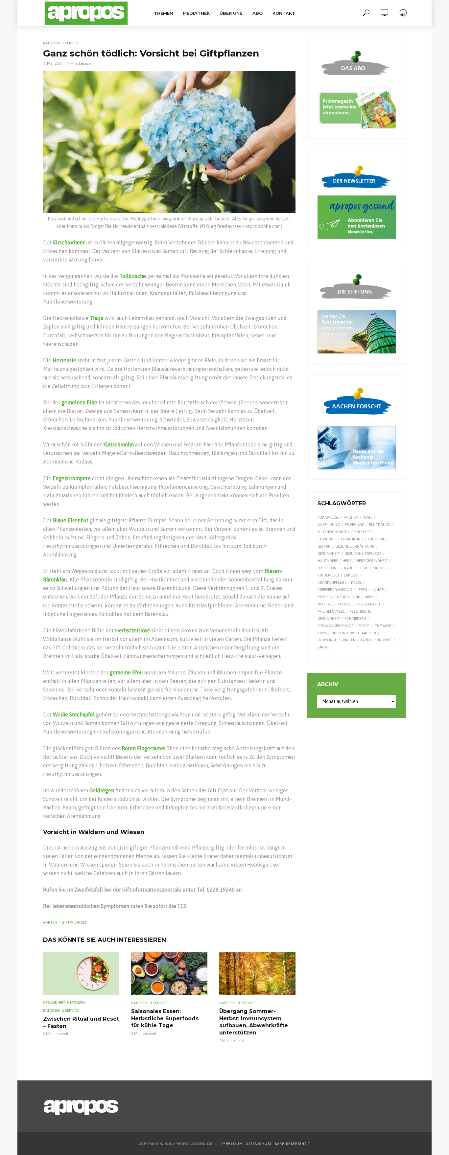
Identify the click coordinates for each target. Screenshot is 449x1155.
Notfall (326, 604)
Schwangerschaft (336, 625)
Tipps (322, 633)
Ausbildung (329, 524)
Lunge (378, 589)
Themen (163, 13)
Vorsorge (327, 640)
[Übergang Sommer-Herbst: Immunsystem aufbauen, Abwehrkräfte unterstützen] (257, 973)
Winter (348, 640)
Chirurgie (327, 539)
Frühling (377, 539)
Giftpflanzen (74, 922)
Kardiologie (356, 568)
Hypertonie (329, 568)
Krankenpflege (332, 582)
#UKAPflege (328, 517)
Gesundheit (329, 553)
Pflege (344, 604)
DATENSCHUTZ (259, 1143)
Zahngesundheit (376, 640)
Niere (369, 597)
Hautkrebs (328, 560)
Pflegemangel (331, 611)
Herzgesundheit (372, 560)
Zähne (323, 647)
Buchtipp (362, 532)
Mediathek (196, 13)
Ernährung (352, 539)
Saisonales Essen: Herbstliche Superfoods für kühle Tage (165, 1018)
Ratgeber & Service (61, 43)
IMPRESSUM (232, 1143)
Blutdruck (379, 524)
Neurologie (348, 597)
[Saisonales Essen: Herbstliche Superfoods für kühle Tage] (169, 973)
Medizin (325, 597)
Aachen (351, 517)
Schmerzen (355, 618)
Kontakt (283, 13)
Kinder (379, 568)
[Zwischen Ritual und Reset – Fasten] (81, 973)
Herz (347, 560)
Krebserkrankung (335, 589)
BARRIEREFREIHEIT (292, 1143)
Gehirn (324, 546)
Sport (364, 625)
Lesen (362, 589)
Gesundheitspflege (362, 553)
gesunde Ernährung (355, 546)
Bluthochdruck (334, 532)
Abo (257, 13)
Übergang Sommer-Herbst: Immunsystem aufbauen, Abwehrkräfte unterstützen (253, 1022)
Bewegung (354, 524)
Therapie (383, 625)
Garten (50, 922)
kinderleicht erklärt (338, 575)
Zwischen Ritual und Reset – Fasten (81, 1022)
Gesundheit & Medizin (64, 1002)
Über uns (231, 13)
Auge (367, 517)
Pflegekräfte (368, 604)
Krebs (356, 582)
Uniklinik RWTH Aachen (353, 633)
